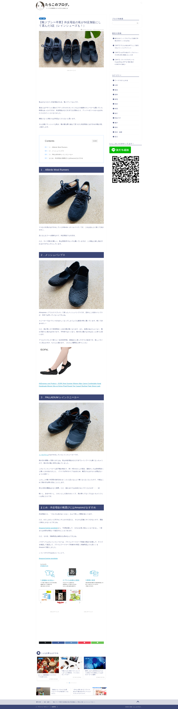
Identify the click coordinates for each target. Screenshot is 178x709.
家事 (116, 94)
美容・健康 (42, 18)
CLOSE (95, 140)
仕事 (116, 85)
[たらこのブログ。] (52, 11)
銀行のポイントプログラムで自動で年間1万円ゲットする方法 (126, 40)
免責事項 (54, 706)
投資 (116, 104)
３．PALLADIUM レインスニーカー (61, 154)
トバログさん (43, 455)
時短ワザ (118, 118)
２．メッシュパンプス (56, 151)
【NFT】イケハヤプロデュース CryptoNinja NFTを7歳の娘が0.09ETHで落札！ (124, 62)
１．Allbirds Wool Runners (58, 147)
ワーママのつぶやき (121, 80)
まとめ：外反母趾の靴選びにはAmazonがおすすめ (66, 158)
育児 (116, 136)
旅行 (116, 113)
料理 (116, 108)
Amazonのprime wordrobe (48, 528)
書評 (116, 122)
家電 (116, 99)
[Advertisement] (71, 85)
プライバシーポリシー (43, 706)
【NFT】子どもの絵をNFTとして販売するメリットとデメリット (127, 47)
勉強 (116, 90)
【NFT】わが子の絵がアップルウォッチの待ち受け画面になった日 (127, 54)
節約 (116, 127)
